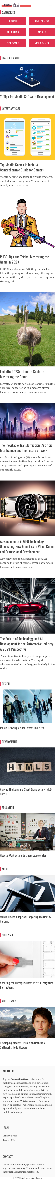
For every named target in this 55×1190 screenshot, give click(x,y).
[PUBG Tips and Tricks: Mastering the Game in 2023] (27, 249)
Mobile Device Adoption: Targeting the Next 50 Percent (26, 918)
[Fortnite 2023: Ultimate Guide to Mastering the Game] (27, 364)
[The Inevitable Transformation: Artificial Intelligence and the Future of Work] (27, 437)
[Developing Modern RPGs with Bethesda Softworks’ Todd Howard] (27, 1036)
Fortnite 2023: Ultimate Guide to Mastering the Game (22, 374)
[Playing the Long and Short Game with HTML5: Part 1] (27, 782)
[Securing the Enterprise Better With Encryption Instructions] (27, 975)
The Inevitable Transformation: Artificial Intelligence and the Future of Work (26, 447)
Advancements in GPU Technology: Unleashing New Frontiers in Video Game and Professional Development (27, 546)
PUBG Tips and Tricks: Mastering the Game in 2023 (24, 259)
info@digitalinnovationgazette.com (21, 1171)
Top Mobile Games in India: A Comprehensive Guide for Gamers (22, 167)
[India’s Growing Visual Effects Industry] (27, 720)
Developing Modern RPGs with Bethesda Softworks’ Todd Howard (22, 1045)
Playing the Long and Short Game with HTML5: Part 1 (26, 791)
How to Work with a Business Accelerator (23, 855)
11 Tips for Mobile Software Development (27, 96)
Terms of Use (9, 1140)
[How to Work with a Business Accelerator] (27, 848)
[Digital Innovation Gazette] (16, 5)
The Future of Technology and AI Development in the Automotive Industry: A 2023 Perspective (27, 644)
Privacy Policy (10, 1135)
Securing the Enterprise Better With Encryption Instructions (26, 984)
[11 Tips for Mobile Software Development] (27, 89)
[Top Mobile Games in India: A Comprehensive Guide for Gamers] (27, 157)
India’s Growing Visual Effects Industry (22, 727)
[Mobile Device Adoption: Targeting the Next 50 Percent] (27, 909)
